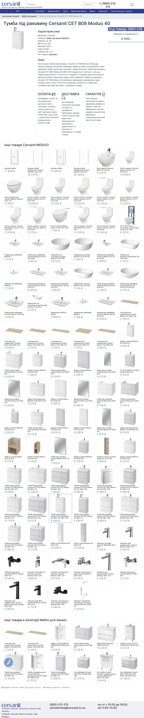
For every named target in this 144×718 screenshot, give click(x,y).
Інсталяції (40, 11)
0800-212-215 (109, 5)
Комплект (53, 54)
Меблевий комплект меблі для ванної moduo (21, 687)
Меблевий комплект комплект (56, 687)
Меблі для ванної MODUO (58, 38)
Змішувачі (103, 11)
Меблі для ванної (78, 11)
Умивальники (54, 11)
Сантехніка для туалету (121, 11)
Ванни (92, 11)
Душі (65, 11)
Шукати (88, 4)
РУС (18, 11)
